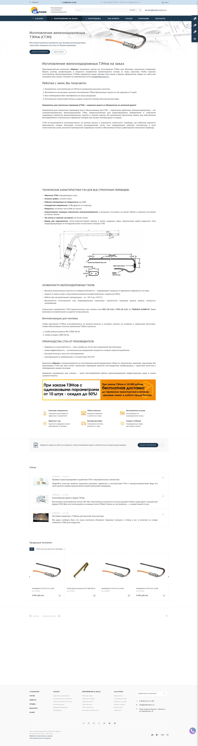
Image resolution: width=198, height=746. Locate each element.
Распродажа (57, 710)
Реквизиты (117, 710)
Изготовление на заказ (91, 692)
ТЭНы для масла (87, 701)
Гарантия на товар (120, 701)
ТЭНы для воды (87, 696)
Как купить (118, 692)
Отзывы (32, 704)
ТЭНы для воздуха (88, 699)
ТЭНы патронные (88, 707)
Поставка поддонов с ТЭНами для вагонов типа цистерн (78, 516)
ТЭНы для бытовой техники (62, 701)
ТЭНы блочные (87, 704)
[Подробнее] (163, 478)
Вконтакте (83, 723)
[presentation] (29, 577)
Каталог (56, 692)
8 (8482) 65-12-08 (69, 2)
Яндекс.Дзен (115, 723)
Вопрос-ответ (118, 707)
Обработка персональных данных (41, 736)
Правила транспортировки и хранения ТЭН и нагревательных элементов (85, 479)
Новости (32, 700)
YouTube (94, 723)
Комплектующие (58, 704)
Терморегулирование (60, 707)
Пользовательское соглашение (40, 738)
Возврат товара (119, 704)
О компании (34, 692)
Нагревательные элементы (62, 699)
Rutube (104, 723)
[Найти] (140, 10)
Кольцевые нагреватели (90, 710)
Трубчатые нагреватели (61, 696)
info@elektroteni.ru (156, 10)
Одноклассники (99, 723)
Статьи (32, 696)
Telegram (88, 723)
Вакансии (33, 708)
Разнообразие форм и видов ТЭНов (68, 498)
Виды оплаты (118, 696)
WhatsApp (109, 723)
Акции (32, 712)
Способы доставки (120, 699)
